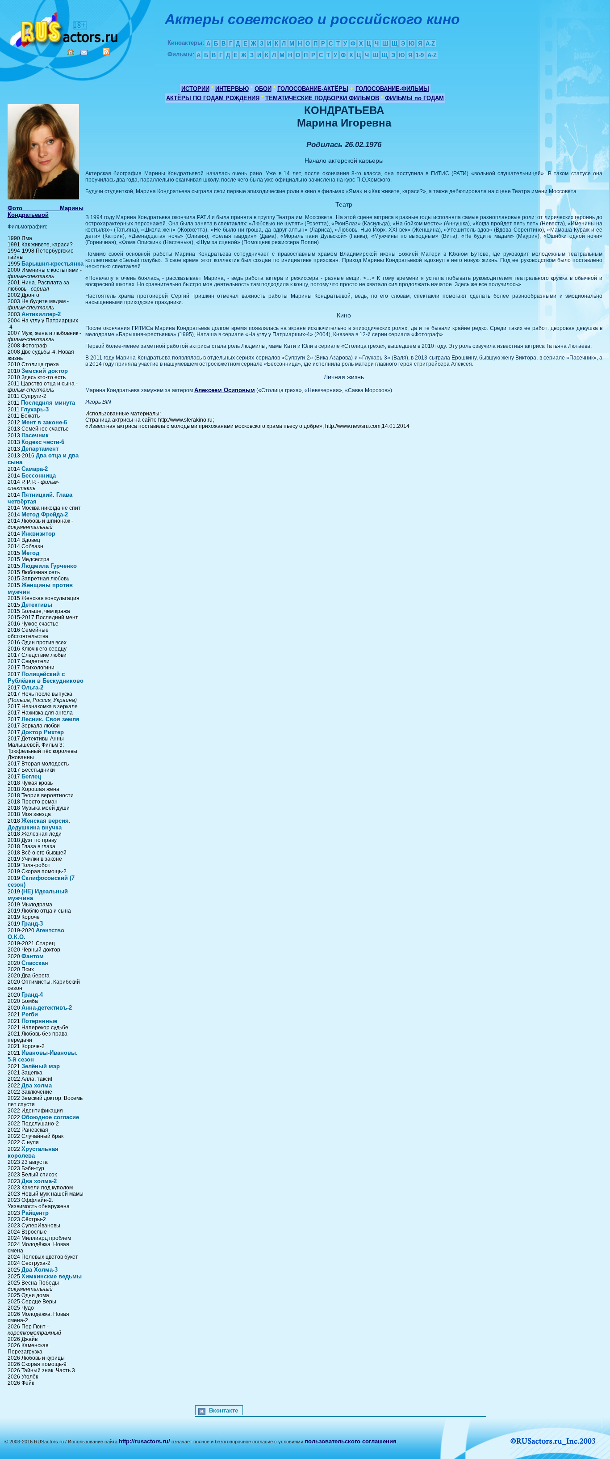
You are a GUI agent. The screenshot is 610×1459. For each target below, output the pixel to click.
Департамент (39, 448)
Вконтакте (223, 1410)
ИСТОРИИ (195, 88)
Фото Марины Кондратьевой (46, 211)
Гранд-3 (32, 923)
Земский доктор (44, 371)
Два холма (36, 1085)
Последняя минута (48, 402)
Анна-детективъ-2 (46, 1007)
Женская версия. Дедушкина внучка (39, 824)
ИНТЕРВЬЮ (232, 88)
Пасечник (35, 435)
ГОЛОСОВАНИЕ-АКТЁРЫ (312, 88)
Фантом (32, 956)
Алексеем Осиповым (224, 390)
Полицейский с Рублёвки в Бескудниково (46, 677)
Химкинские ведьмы (51, 1276)
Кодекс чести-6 (42, 442)
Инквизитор (38, 533)
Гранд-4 (32, 994)
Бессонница (38, 475)
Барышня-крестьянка (52, 263)
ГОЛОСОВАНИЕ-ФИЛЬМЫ (392, 88)
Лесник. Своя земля (50, 719)
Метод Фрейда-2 (44, 514)
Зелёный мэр (40, 1066)
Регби (29, 1014)
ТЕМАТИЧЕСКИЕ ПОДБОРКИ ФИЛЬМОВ (322, 98)
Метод (30, 553)
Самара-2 (34, 468)
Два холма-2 (39, 1181)
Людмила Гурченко (49, 565)
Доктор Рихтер (42, 732)
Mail (84, 52)
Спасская (34, 963)
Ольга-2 (32, 687)
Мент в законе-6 (44, 422)
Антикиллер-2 (41, 314)
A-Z (430, 43)
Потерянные (39, 1021)
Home (70, 52)
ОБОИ (263, 88)
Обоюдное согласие (50, 1117)
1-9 (420, 55)
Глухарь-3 (35, 409)
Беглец (31, 776)
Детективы (36, 604)
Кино (65, 28)
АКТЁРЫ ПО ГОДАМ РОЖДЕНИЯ (212, 98)
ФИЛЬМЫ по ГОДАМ (414, 98)
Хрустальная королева (33, 1152)
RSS (106, 51)
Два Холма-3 (39, 1269)
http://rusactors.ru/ (144, 1441)
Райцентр (35, 1212)
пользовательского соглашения (351, 1441)
